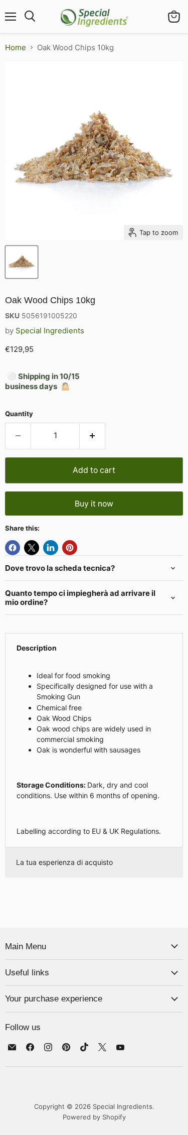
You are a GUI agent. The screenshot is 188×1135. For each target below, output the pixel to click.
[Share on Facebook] (12, 547)
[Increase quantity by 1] (92, 436)
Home (15, 47)
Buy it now (94, 504)
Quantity (19, 414)
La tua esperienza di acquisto (64, 862)
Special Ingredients (50, 330)
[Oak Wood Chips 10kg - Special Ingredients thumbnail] (22, 262)
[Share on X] (31, 547)
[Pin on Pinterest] (69, 547)
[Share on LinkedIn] (50, 547)
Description (37, 648)
